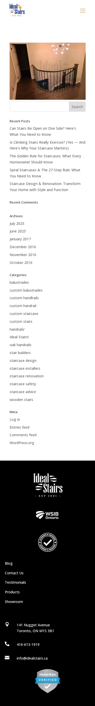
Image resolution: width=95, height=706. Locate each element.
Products (12, 592)
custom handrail (23, 305)
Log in (15, 419)
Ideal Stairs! (19, 336)
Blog (9, 563)
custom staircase (24, 313)
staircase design (23, 360)
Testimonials (15, 582)
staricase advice (23, 391)
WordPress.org (22, 442)
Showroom (14, 601)
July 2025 (17, 223)
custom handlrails (24, 297)
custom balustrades (26, 290)
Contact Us (14, 572)
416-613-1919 (28, 644)
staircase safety (23, 383)
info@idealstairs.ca (32, 658)
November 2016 (23, 254)
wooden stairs (21, 399)
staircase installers (25, 368)
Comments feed (23, 434)
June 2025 (18, 231)
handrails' (17, 329)
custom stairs (21, 321)
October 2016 (21, 262)
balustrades (19, 282)
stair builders (20, 352)
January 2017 (20, 239)
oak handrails (20, 344)
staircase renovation (27, 376)
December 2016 (23, 246)
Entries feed (19, 427)
